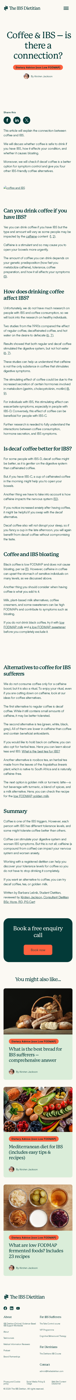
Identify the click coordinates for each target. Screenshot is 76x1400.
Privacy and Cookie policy (12, 1382)
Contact (45, 1364)
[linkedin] (11, 1308)
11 (27, 569)
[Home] (22, 8)
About (8, 1317)
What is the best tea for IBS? (41, 751)
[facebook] (5, 1308)
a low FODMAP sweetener (48, 627)
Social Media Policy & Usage (36, 1382)
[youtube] (18, 1308)
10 (55, 499)
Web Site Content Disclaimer (59, 1382)
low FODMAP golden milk (31, 796)
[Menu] (66, 8)
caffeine (31, 236)
